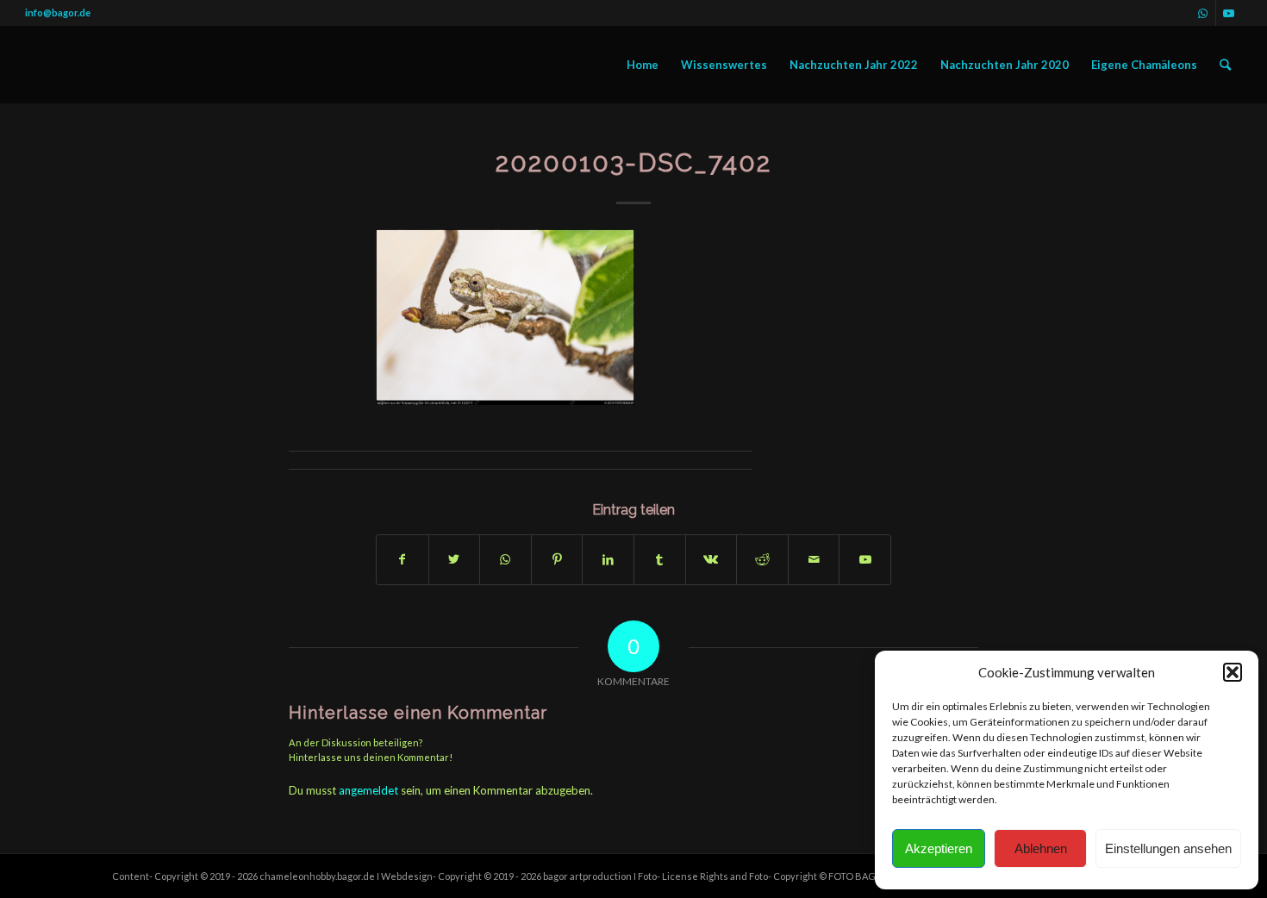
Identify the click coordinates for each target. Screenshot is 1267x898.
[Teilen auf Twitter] (454, 559)
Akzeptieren (938, 848)
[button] (1232, 672)
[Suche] (1225, 64)
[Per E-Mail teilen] (814, 559)
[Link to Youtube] (864, 559)
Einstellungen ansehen (1168, 848)
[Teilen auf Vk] (711, 559)
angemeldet (368, 790)
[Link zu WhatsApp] (1202, 13)
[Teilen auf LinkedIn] (608, 559)
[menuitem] (642, 64)
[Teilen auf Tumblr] (659, 559)
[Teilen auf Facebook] (402, 559)
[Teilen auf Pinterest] (557, 559)
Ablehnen (1040, 848)
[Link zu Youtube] (1229, 13)
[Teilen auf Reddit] (762, 559)
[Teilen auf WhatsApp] (505, 559)
